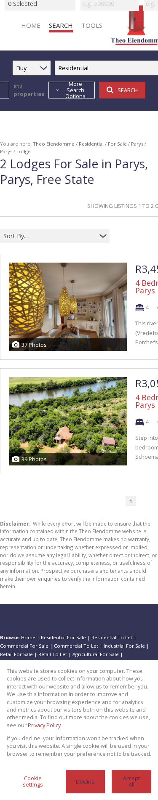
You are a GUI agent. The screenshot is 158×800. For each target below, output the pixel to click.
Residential (91, 144)
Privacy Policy (44, 725)
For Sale (117, 144)
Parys (137, 144)
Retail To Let (52, 654)
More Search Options (75, 90)
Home (28, 637)
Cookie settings (33, 781)
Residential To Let (111, 637)
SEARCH (128, 90)
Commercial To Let (76, 646)
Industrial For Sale (124, 646)
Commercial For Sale (24, 646)
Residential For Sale (63, 637)
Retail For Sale (16, 654)
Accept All (131, 781)
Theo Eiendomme (54, 144)
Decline (85, 781)
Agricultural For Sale (95, 654)
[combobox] (49, 236)
